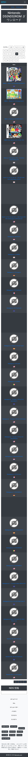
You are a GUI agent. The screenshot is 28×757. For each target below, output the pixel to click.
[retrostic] (3, 2)
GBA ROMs (12, 731)
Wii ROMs (19, 735)
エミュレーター (14, 707)
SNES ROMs (14, 726)
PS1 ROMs (19, 731)
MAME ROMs (5, 726)
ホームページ (14, 699)
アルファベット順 (19, 47)
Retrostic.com (18, 755)
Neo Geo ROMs (5, 738)
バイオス (14, 711)
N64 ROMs (4, 731)
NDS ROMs (21, 728)
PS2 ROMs (4, 735)
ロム (14, 703)
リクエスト (14, 715)
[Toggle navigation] (25, 2)
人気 (11, 47)
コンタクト (14, 719)
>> (25, 682)
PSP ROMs (12, 735)
